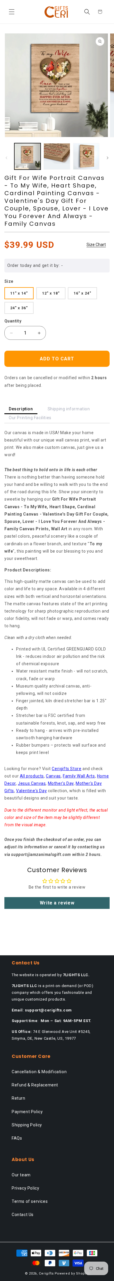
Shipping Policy (27, 1125)
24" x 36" (19, 308)
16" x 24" (82, 293)
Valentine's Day (31, 790)
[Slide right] (107, 157)
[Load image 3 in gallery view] (86, 156)
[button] (11, 11)
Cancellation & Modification (39, 1071)
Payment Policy (27, 1111)
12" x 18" (51, 293)
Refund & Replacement (35, 1085)
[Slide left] (6, 157)
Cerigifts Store (66, 768)
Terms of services (30, 1201)
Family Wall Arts (79, 776)
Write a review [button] (57, 903)
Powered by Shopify (72, 1273)
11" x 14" (19, 293)
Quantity (12, 321)
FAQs (17, 1138)
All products (32, 776)
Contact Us (23, 1214)
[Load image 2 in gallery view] (57, 156)
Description (21, 409)
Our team (21, 1175)
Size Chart (96, 244)
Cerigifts (46, 1273)
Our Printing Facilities (30, 417)
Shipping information (69, 409)
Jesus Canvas (32, 783)
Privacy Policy (25, 1188)
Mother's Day (61, 783)
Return (18, 1098)
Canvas (53, 776)
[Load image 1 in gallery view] (27, 156)
